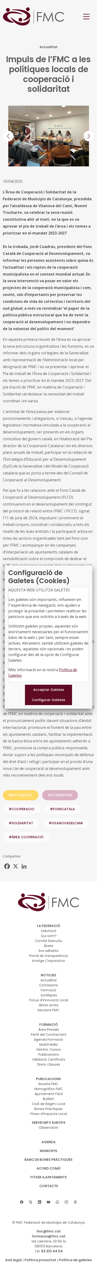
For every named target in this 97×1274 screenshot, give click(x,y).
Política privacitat (40, 1260)
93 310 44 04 (52, 1251)
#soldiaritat (21, 823)
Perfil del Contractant (48, 1034)
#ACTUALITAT (20, 795)
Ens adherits (48, 950)
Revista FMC (48, 1084)
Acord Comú (48, 1168)
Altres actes (48, 1005)
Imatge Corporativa (48, 960)
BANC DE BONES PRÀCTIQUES (48, 1159)
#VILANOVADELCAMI (66, 823)
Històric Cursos (48, 1049)
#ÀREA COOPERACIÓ (26, 837)
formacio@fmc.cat (48, 1236)
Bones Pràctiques (48, 1108)
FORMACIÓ (48, 1024)
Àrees (48, 945)
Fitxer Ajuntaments (48, 1177)
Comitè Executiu (48, 940)
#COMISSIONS (60, 795)
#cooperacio (21, 809)
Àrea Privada (48, 1029)
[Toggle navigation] (86, 17)
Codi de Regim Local (48, 1103)
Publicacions (48, 1054)
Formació (48, 990)
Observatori (48, 1127)
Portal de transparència (48, 955)
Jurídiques (48, 995)
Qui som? (49, 935)
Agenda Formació (48, 1039)
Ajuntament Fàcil (49, 1093)
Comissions (48, 985)
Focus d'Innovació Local (48, 1000)
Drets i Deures (48, 1064)
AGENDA (48, 1142)
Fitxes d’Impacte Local (48, 1113)
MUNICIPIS (48, 1150)
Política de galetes (75, 1260)
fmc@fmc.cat (48, 1231)
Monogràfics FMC (48, 1089)
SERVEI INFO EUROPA (48, 1122)
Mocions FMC (48, 1010)
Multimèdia (48, 1044)
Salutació (48, 930)
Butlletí (48, 1098)
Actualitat (48, 980)
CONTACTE (48, 1186)
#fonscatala (62, 809)
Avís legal (13, 1260)
